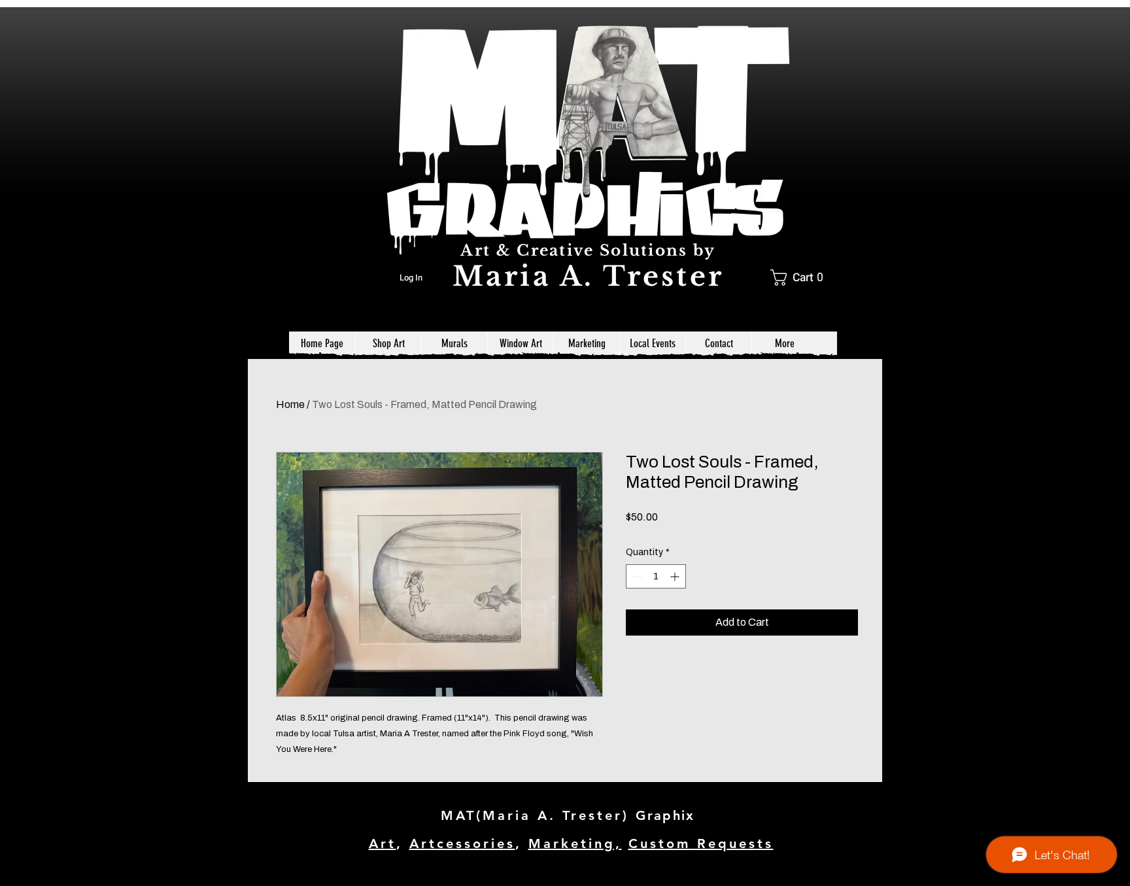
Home (290, 404)
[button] (801, 277)
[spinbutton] (656, 576)
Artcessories (462, 843)
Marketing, (575, 843)
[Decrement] (636, 576)
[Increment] (676, 576)
